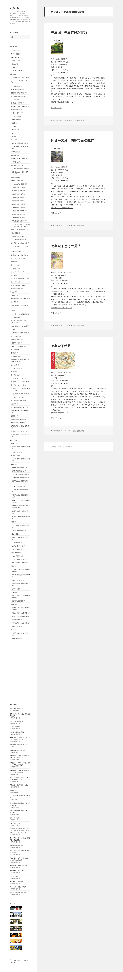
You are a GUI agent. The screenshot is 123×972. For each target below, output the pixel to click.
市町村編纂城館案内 (18, 221)
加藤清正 (13, 311)
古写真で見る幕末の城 (16, 721)
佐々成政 (13, 302)
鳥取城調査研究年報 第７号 (18, 745)
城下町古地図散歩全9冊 (19, 143)
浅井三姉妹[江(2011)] (17, 400)
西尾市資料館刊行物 (18, 580)
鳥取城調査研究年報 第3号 (18, 750)
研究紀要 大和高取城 (16, 881)
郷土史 (12, 440)
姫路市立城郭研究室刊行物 (20, 537)
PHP (13, 67)
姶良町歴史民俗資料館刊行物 (21, 447)
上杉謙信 (13, 295)
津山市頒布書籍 (17, 549)
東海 (13, 126)
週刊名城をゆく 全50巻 (18, 255)
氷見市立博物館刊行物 (19, 486)
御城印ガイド (14, 790)
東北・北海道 (15, 553)
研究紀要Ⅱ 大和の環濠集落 (18, 865)
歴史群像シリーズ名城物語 (19, 243)
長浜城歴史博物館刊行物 (19, 623)
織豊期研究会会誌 (16, 252)
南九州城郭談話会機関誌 (18, 96)
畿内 (13, 133)
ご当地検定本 (15, 268)
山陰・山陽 (15, 120)
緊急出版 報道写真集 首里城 (19, 785)
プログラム (13, 51)
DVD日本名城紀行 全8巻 (19, 168)
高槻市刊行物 (16, 626)
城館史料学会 (15, 177)
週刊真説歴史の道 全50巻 (19, 431)
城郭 (11, 74)
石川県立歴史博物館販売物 (20, 495)
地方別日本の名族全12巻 (18, 314)
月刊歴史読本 (15, 356)
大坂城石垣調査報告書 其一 (18, 892)
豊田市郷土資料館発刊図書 (20, 583)
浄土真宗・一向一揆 (17, 397)
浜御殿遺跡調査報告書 (16, 845)
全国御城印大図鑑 (15, 727)
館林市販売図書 (17, 638)
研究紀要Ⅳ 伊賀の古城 (17, 871)
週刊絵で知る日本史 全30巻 (20, 435)
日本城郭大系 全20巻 (17, 240)
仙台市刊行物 (16, 556)
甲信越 (14, 130)
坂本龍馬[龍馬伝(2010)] (18, 317)
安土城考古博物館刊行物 (19, 613)
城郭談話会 (14, 162)
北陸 (12, 464)
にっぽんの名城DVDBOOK (19, 77)
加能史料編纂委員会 (18, 471)
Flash (14, 64)
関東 (13, 136)
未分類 (13, 275)
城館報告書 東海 (17, 207)
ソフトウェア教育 (16, 71)
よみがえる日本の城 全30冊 (19, 81)
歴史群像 (13, 375)
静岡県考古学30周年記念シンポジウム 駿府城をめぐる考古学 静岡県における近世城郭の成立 (20, 831)
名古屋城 (13, 99)
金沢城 (13, 262)
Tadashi (67, 120)
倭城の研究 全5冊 (16, 89)
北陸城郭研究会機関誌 (17, 93)
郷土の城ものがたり (17, 258)
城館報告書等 (15, 181)
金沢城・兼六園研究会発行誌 (21, 516)
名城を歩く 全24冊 (16, 103)
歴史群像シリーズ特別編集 (19, 382)
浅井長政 (13, 404)
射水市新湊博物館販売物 (19, 478)
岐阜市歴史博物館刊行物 (19, 616)
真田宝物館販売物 (17, 601)
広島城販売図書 (17, 543)
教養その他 (13, 265)
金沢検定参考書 (15, 288)
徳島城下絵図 (61, 346)
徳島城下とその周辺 (66, 246)
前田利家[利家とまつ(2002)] (19, 305)
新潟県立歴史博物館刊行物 (20, 481)
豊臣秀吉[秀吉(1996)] (17, 423)
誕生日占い (14, 282)
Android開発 (15, 54)
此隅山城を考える (17, 546)
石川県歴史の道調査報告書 (20, 490)
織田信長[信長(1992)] (17, 419)
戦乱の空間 (14, 233)
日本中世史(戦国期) (17, 346)
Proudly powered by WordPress (61, 447)
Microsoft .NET (15, 57)
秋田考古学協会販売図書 (19, 563)
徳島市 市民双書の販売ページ (62, 102)
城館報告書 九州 (17, 187)
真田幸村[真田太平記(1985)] (19, 410)
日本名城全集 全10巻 (17, 236)
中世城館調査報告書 (18, 184)
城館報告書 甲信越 (18, 211)
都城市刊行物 (16, 452)
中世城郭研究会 (15, 86)
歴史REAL (14, 365)
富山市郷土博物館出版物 (19, 474)
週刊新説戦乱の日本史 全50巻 (20, 426)
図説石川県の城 (15, 110)
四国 (12, 522)
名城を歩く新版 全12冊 (18, 106)
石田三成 (13, 416)
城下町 (13, 140)
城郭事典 (13, 155)
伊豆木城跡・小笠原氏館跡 (18, 887)
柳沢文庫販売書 (17, 620)
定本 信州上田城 (15, 823)
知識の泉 (14, 8)
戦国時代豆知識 (15, 343)
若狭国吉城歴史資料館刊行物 (21, 511)
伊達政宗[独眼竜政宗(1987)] (19, 299)
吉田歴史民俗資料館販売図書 (21, 575)
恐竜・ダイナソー (16, 272)
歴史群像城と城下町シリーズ (21, 146)
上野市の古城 (14, 876)
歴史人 (13, 372)
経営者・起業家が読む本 (18, 278)
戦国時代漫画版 (15, 339)
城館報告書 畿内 (17, 214)
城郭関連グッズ (15, 165)
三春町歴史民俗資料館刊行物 (21, 459)
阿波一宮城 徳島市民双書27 (72, 140)
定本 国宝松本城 (15, 818)
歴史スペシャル (15, 368)
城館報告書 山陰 (17, 197)
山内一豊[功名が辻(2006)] (19, 326)
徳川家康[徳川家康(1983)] (19, 333)
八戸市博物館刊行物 (18, 559)
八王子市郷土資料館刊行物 (20, 633)
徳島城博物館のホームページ (61, 307)
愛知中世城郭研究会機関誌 (19, 229)
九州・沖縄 (15, 116)
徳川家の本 (14, 329)
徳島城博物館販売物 (18, 530)
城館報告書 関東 (17, 217)
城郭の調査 (14, 152)
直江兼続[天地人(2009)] (18, 407)
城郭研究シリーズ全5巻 (18, 158)
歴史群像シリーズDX (17, 378)
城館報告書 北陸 (17, 191)
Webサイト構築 (16, 61)
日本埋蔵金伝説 (15, 349)
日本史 (12, 292)
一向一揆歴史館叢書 (18, 467)
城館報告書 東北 (17, 204)
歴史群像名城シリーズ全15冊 (20, 246)
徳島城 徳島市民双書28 (69, 32)
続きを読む (56, 107)
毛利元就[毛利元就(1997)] (19, 394)
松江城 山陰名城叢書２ (17, 732)
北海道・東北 (15, 455)
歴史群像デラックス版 (17, 385)
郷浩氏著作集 (16, 589)
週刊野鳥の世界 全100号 (19, 285)
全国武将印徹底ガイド (16, 708)
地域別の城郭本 (15, 113)
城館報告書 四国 (17, 194)
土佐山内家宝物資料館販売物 (21, 525)
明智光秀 (13, 353)
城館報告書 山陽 (17, 201)
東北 (13, 123)
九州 (12, 443)
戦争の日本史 (15, 336)
